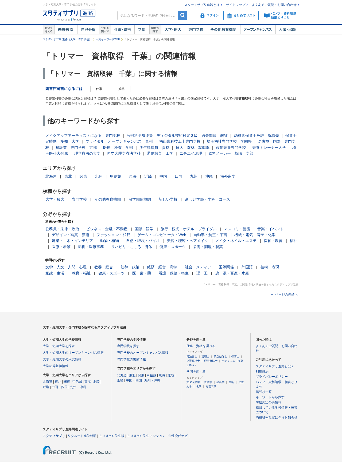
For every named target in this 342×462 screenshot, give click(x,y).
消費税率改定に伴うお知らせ (276, 417)
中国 (163, 176)
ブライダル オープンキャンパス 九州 (119, 141)
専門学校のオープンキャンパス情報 (142, 353)
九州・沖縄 (78, 387)
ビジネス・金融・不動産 (106, 229)
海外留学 (227, 176)
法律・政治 (130, 267)
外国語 (247, 267)
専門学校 (196, 29)
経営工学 (211, 386)
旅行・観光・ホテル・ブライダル (189, 229)
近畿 (148, 176)
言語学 (208, 382)
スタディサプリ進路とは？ (275, 366)
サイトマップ (235, 5)
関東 (83, 176)
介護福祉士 (193, 360)
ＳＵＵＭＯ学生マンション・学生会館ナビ (157, 436)
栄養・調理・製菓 (208, 247)
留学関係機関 (140, 199)
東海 (133, 176)
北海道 (51, 176)
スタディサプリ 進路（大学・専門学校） (67, 39)
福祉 (293, 240)
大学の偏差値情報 (55, 366)
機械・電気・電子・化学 (254, 235)
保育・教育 (273, 240)
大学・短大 (173, 29)
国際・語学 (144, 229)
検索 (182, 15)
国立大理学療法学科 (124, 153)
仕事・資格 (122, 29)
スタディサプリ (54, 436)
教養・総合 (103, 267)
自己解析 (88, 29)
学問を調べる (196, 371)
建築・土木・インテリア (72, 240)
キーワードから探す (270, 397)
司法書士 (191, 356)
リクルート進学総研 (82, 436)
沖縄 (209, 176)
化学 (198, 386)
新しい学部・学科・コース (207, 199)
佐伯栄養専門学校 (231, 147)
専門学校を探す (128, 346)
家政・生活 (54, 273)
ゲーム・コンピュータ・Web (161, 235)
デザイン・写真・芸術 (70, 235)
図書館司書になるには (64, 88)
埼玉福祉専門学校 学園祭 (229, 141)
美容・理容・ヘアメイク (187, 240)
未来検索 (66, 29)
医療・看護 (61, 247)
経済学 (220, 382)
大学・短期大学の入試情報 (62, 359)
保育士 (235, 356)
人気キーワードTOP (108, 39)
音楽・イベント (270, 229)
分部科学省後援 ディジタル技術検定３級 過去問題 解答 (177, 135)
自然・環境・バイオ (143, 240)
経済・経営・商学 (162, 267)
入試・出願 (287, 29)
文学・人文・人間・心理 (66, 267)
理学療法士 (210, 360)
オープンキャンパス (257, 29)
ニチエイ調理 (191, 153)
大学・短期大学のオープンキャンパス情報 (73, 353)
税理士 (205, 356)
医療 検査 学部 (118, 147)
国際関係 (226, 267)
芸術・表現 (270, 267)
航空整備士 (220, 356)
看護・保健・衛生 (174, 273)
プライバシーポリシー (272, 377)
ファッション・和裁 (113, 235)
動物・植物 (109, 240)
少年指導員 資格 (154, 147)
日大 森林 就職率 (192, 147)
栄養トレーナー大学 (269, 147)
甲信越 (115, 176)
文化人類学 (193, 382)
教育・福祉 (81, 273)
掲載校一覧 (264, 392)
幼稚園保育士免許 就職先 (256, 135)
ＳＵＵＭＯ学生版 (112, 436)
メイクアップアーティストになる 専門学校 (82, 135)
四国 (178, 176)
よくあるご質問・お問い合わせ (274, 5)
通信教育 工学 (160, 153)
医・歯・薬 (141, 273)
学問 (141, 29)
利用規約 (262, 371)
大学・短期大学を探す (59, 346)
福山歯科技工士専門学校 (179, 141)
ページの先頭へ (286, 294)
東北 (68, 176)
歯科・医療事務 (91, 247)
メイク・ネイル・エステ (235, 240)
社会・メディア (198, 267)
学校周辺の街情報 (268, 402)
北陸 (98, 176)
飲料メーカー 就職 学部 (230, 153)
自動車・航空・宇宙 (210, 235)
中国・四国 (60, 387)
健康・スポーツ (173, 247)
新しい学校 (168, 199)
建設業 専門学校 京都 (76, 147)
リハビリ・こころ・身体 (131, 247)
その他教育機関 (223, 29)
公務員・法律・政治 (62, 229)
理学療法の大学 (87, 153)
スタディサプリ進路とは (202, 5)
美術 (231, 382)
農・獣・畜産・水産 (232, 273)
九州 (193, 176)
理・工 (202, 273)
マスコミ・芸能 (237, 229)
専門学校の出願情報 (131, 359)
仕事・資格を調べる (200, 346)
